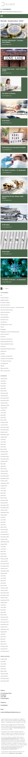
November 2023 (5, 459)
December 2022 (5, 476)
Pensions (3, 336)
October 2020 (4, 539)
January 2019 (4, 590)
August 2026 (4, 378)
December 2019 (5, 563)
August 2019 (4, 573)
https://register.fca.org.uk (19, 727)
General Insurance (5, 312)
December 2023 (5, 456)
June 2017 (3, 636)
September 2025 (5, 405)
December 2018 (5, 592)
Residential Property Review (8, 348)
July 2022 (3, 488)
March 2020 (4, 556)
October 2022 (4, 480)
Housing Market (5, 317)
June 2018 (3, 607)
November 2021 (5, 507)
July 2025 (3, 410)
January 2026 (4, 395)
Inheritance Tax (4, 319)
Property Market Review (7, 341)
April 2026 (3, 388)
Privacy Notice (19, 753)
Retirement (3, 351)
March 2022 (4, 498)
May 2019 (3, 580)
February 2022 (4, 500)
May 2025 (3, 415)
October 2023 (4, 461)
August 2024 (4, 437)
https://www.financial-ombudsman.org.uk (10, 747)
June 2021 (3, 519)
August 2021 (4, 515)
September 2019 (5, 571)
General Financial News (7, 310)
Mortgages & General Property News (10, 331)
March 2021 (4, 527)
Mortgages (3, 329)
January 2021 (4, 532)
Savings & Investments (6, 356)
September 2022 (5, 483)
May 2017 (3, 639)
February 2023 (4, 471)
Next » (7, 288)
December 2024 (5, 427)
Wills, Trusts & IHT (5, 370)
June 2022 (3, 490)
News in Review (5, 334)
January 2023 (4, 473)
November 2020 (5, 536)
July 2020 (3, 546)
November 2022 (5, 478)
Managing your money (6, 324)
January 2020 (4, 561)
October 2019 (4, 568)
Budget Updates (5, 300)
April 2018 (3, 612)
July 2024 (3, 439)
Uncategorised (4, 363)
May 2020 (3, 551)
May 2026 (3, 386)
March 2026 (4, 390)
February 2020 (4, 558)
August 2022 (4, 485)
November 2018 (5, 595)
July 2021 (3, 517)
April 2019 (3, 583)
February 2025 (4, 422)
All (1, 295)
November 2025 (5, 400)
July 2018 (3, 605)
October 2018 (4, 597)
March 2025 (4, 420)
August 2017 (4, 631)
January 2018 (4, 619)
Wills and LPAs (4, 368)
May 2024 (3, 444)
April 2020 (3, 554)
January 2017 (4, 648)
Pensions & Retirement (6, 339)
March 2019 (4, 585)
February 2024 (4, 451)
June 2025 (3, 412)
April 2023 (3, 466)
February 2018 (4, 617)
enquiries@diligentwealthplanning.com (12, 11)
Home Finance (4, 314)
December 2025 (5, 398)
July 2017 (3, 634)
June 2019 (3, 578)
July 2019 (3, 575)
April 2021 (3, 524)
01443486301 (6, 9)
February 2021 (4, 529)
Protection (3, 346)
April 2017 (3, 641)
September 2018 (5, 600)
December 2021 (5, 505)
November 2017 (5, 624)
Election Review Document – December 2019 (12, 307)
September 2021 (5, 512)
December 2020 (5, 534)
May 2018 (3, 610)
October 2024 (4, 432)
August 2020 (4, 544)
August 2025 (4, 407)
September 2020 (5, 541)
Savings (3, 353)
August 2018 (4, 602)
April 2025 (3, 417)
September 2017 (5, 629)
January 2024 (4, 454)
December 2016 (5, 651)
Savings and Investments (7, 358)
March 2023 (4, 468)
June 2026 (3, 383)
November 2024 (5, 429)
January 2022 (4, 502)
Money (2, 327)
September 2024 (5, 434)
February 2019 (4, 588)
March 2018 (4, 614)
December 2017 (5, 622)
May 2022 (3, 493)
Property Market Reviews (7, 344)
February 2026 (4, 393)
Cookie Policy (12, 753)
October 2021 (4, 510)
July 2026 (3, 381)
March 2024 (4, 449)
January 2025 (4, 425)
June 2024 (3, 442)
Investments (4, 322)
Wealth (2, 366)
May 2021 (3, 522)
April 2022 (3, 495)
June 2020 (3, 549)
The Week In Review (6, 361)
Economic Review (5, 305)
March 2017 (4, 644)
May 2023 (3, 463)
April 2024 (3, 446)
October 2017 (4, 627)
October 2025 (4, 403)
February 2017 (4, 646)
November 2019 (5, 566)
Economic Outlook (5, 302)
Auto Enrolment (4, 297)
